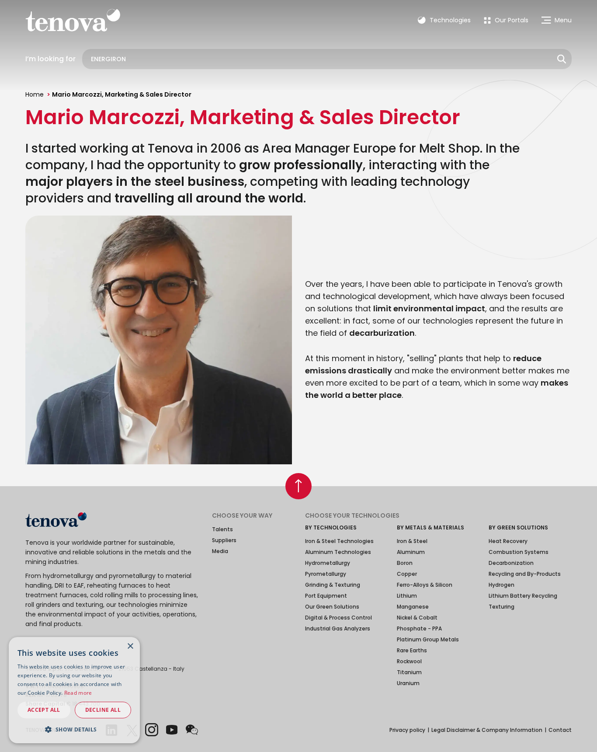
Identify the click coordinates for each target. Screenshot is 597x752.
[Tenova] (56, 519)
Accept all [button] (44, 710)
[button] (74, 729)
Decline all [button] (103, 710)
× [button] (130, 646)
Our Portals (510, 20)
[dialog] (74, 690)
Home (34, 94)
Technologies (449, 20)
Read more (78, 692)
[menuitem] (506, 20)
